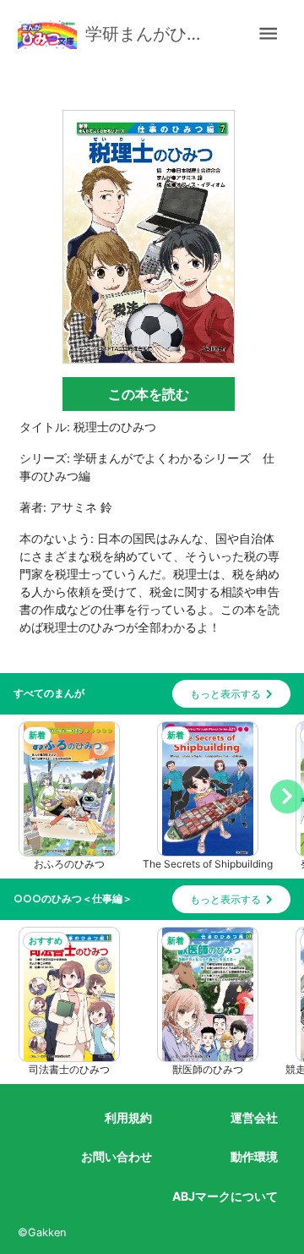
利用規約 (128, 1117)
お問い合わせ (116, 1156)
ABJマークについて (225, 1196)
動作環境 (254, 1156)
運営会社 (254, 1117)
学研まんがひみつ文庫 (152, 34)
